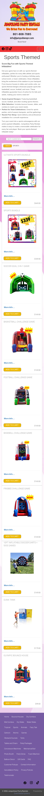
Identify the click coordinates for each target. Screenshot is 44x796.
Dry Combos (31, 717)
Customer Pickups (11, 765)
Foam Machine (33, 754)
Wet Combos (9, 722)
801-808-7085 (22, 34)
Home (6, 717)
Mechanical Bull (29, 749)
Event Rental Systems (22, 793)
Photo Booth (9, 754)
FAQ (29, 759)
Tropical (7, 727)
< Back (7, 146)
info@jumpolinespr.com (22, 38)
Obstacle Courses (10, 738)
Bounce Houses (18, 717)
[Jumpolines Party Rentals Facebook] (3, 50)
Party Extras (21, 754)
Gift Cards (21, 759)
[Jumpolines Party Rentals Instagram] (7, 50)
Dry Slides (20, 722)
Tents (22, 738)
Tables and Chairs (10, 743)
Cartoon (7, 733)
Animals (24, 727)
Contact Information (28, 765)
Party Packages (26, 743)
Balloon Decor (9, 759)
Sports (15, 727)
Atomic (16, 733)
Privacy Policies (27, 770)
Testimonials (9, 775)
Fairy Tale (33, 727)
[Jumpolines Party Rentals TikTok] (10, 50)
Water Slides (31, 722)
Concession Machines (12, 749)
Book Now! (22, 42)
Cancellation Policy (11, 770)
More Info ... (9, 196)
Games (24, 733)
